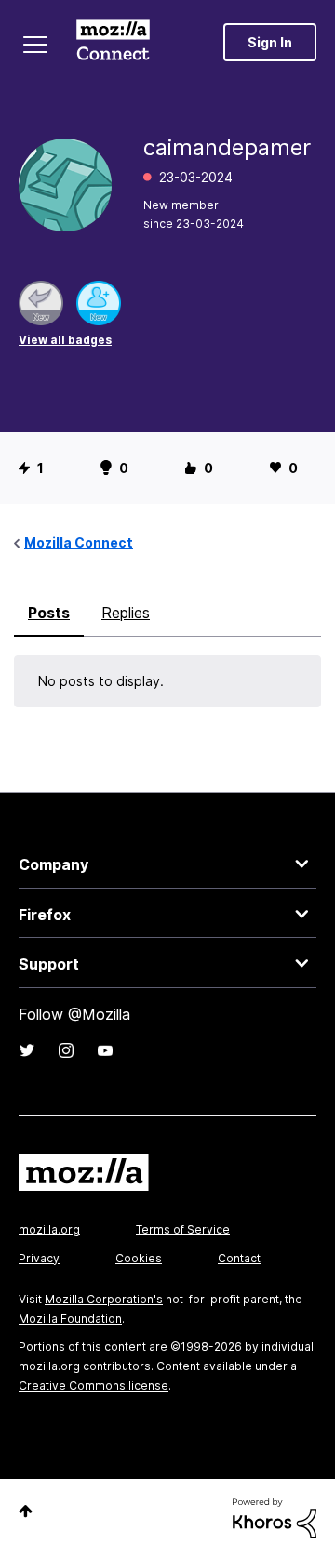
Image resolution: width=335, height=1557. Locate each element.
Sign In (270, 42)
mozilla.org (49, 1229)
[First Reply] (41, 303)
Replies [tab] (125, 612)
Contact (239, 1258)
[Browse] (35, 44)
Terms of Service (183, 1229)
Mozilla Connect (113, 42)
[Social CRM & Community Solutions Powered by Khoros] (274, 1516)
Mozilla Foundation (70, 1319)
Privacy (39, 1258)
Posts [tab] (49, 612)
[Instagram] (66, 1050)
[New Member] (98, 303)
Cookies (138, 1258)
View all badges (65, 340)
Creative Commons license (93, 1385)
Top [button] (25, 1511)
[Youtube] (105, 1050)
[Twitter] (27, 1050)
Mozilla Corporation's (104, 1299)
